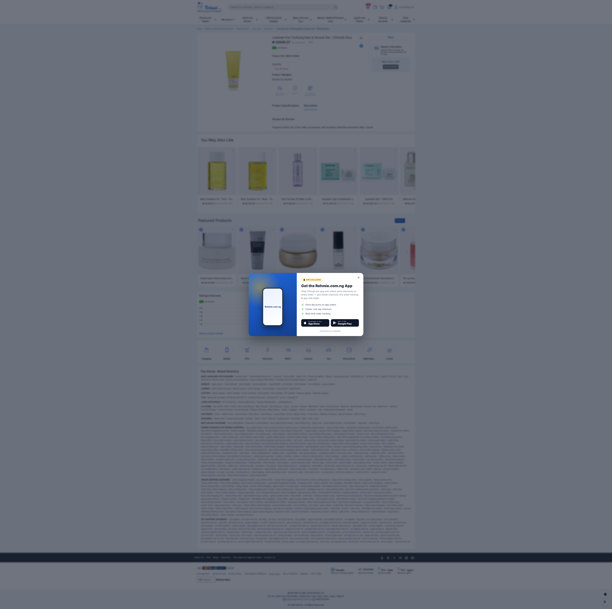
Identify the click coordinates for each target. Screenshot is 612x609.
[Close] (358, 277)
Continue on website (330, 331)
